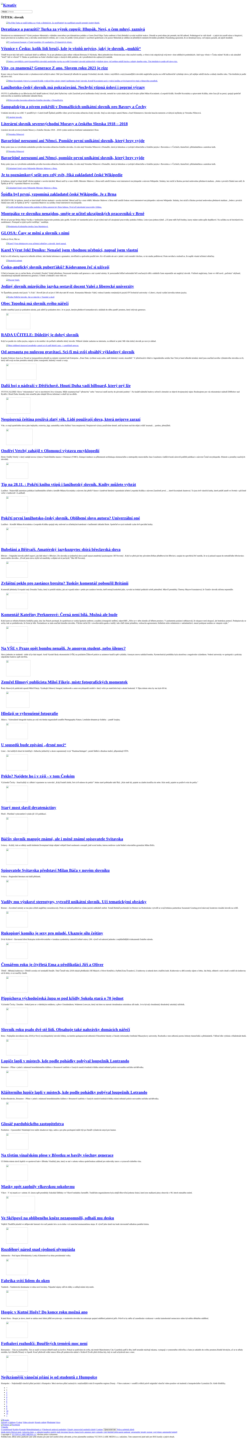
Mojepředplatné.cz (33, 1429)
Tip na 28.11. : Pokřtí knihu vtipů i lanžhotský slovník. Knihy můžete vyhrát (68, 484)
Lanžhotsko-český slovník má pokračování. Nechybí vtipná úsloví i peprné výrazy (73, 87)
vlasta (76, 1432)
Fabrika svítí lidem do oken (25, 1280)
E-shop (19, 1422)
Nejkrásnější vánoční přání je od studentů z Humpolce (49, 1377)
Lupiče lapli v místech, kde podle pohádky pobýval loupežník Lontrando (65, 1061)
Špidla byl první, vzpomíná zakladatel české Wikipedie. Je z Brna (58, 194)
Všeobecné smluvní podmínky (54, 1429)
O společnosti (6, 1429)
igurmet (110, 1432)
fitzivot (14, 1432)
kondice (47, 1432)
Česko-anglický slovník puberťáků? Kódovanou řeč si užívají (55, 267)
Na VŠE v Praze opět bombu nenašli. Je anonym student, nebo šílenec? (63, 648)
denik (3, 1432)
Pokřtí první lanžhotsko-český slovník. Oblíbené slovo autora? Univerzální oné (70, 518)
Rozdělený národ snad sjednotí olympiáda (38, 1249)
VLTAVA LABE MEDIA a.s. (24, 1434)
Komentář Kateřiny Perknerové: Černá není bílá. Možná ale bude (59, 614)
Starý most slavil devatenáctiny (28, 807)
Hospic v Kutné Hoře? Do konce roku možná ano (44, 1312)
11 (7, 1413)
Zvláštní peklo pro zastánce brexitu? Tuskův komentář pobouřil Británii (64, 583)
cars (105, 1432)
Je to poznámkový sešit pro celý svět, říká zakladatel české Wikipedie (61, 174)
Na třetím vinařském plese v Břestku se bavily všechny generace (57, 1155)
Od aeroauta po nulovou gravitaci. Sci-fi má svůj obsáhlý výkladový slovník (67, 351)
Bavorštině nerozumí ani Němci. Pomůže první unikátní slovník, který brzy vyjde (73, 140)
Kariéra (16, 1429)
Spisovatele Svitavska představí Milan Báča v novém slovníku (55, 870)
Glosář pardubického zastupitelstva (32, 1123)
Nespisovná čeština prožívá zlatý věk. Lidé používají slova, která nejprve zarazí (70, 419)
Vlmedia (4, 1427)
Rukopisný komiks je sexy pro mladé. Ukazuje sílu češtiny (52, 933)
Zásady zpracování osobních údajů (81, 1429)
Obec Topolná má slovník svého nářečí (35, 303)
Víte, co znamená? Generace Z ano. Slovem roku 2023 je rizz (54, 68)
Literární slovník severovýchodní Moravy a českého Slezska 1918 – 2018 (64, 123)
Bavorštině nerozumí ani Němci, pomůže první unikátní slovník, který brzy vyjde (72, 157)
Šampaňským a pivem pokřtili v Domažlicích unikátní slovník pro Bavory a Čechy (73, 106)
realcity (54, 1432)
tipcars (71, 1432)
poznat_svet (152, 1432)
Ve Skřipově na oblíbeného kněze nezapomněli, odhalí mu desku (57, 1218)
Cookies (99, 1429)
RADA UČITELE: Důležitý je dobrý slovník (40, 334)
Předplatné (51, 1422)
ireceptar (64, 1432)
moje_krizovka (23, 1432)
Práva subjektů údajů (125, 1429)
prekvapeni (119, 1432)
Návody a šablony (8, 1422)
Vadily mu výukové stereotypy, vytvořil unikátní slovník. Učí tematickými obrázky (73, 901)
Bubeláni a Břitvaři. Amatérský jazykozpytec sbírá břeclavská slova (61, 549)
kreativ (144, 1432)
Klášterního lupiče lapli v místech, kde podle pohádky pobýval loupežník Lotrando (74, 1092)
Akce (58, 1422)
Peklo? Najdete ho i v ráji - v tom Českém (38, 776)
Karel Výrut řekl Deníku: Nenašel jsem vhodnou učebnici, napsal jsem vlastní (69, 250)
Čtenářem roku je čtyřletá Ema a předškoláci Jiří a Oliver (52, 964)
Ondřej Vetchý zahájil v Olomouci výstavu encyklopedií (50, 450)
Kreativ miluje (40, 1422)
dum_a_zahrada (37, 1432)
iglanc (159, 1432)
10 (7, 1411)
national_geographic (132, 1432)
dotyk (8, 1432)
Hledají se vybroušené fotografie (29, 713)
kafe (59, 1432)
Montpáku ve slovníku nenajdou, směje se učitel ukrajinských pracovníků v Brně (72, 213)
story (94, 1432)
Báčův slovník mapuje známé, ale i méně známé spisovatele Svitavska (62, 839)
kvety (81, 1432)
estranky (100, 1432)
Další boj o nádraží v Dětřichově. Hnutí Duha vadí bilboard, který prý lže (66, 385)
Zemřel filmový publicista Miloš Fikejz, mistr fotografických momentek (64, 682)
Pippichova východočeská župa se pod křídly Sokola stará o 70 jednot (62, 998)
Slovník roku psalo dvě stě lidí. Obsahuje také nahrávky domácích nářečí (65, 1029)
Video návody (28, 1422)
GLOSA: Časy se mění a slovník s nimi (35, 233)
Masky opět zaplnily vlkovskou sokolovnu (38, 1186)
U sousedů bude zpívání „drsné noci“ (33, 744)
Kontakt (22, 1429)
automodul (167, 1432)
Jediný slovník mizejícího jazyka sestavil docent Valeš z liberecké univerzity (67, 286)
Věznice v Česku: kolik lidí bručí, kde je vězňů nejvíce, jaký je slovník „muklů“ (71, 48)
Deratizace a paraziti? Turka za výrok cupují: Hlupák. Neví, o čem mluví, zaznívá (73, 29)
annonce (88, 1432)
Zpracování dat (110, 1430)
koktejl (174, 1432)
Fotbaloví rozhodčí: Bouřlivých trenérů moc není (44, 1343)
